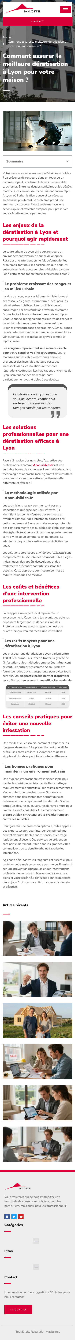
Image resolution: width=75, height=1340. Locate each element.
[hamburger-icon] (65, 9)
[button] (67, 161)
